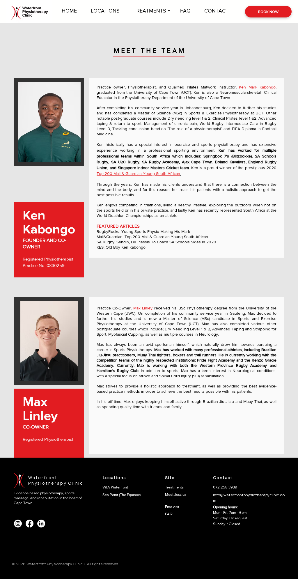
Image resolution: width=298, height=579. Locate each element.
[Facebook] (29, 523)
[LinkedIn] (41, 523)
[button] (152, 10)
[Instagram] (18, 523)
